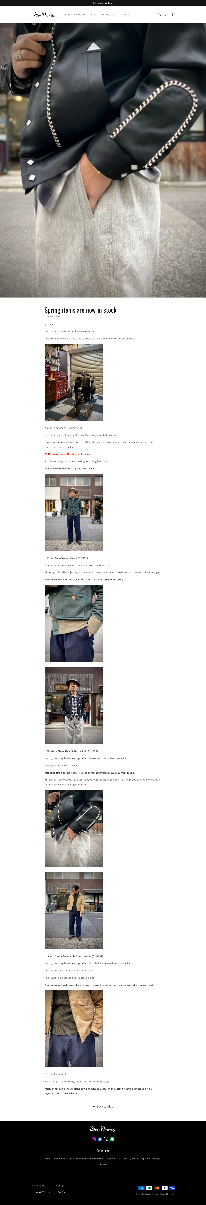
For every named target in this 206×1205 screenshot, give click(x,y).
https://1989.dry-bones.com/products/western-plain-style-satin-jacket (86, 758)
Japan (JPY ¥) (40, 1192)
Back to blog (105, 1106)
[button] (80, 14)
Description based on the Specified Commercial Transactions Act (87, 1158)
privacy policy (131, 1158)
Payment (103, 1164)
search (47, 1158)
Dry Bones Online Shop (151, 1194)
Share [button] (51, 324)
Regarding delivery (150, 1158)
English (61, 1192)
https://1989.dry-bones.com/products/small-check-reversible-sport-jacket (88, 963)
